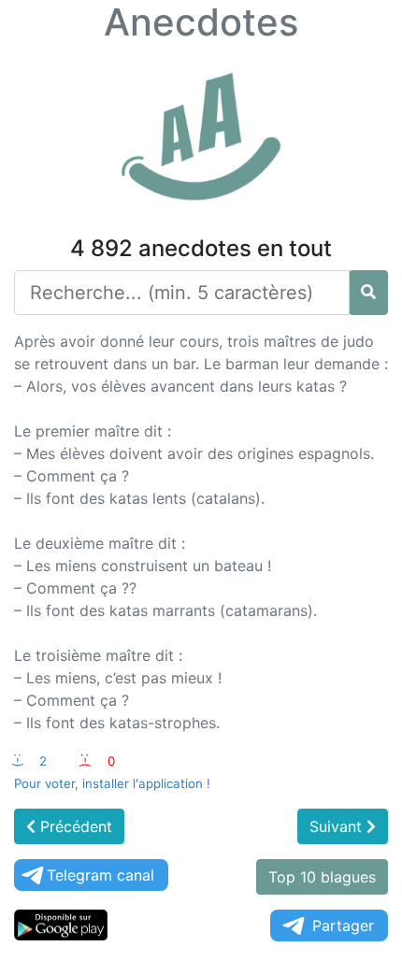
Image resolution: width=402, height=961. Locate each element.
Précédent (74, 826)
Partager (343, 925)
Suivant (337, 826)
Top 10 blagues (322, 877)
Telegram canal (100, 875)
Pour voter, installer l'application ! (112, 783)
